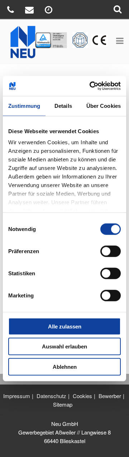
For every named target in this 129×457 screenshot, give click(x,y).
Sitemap (62, 404)
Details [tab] (63, 105)
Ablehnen (65, 366)
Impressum (16, 396)
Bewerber (110, 396)
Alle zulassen (64, 326)
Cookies (82, 396)
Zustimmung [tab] (24, 105)
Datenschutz (51, 396)
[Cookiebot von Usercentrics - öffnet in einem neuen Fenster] (91, 86)
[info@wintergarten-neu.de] (30, 10)
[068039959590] (11, 10)
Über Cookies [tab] (103, 105)
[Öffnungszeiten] (49, 10)
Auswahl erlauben (64, 346)
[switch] (110, 251)
